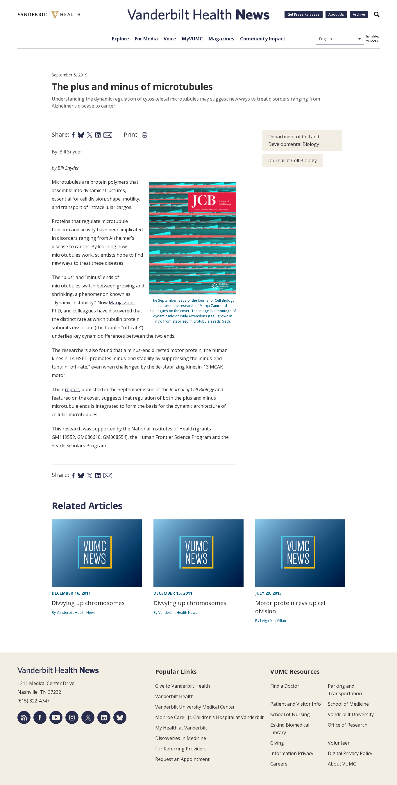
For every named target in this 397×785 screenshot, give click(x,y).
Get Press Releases (303, 14)
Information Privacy (291, 753)
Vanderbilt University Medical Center (195, 707)
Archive (359, 14)
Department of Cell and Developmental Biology (293, 140)
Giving (277, 743)
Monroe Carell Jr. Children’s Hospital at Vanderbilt (209, 717)
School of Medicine (348, 704)
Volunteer (339, 743)
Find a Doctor (284, 686)
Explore (120, 38)
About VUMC (342, 764)
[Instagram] (71, 717)
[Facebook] (40, 717)
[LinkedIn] (103, 717)
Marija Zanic (122, 302)
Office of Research (347, 725)
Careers (278, 764)
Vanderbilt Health (174, 696)
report (72, 389)
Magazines (221, 38)
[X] (87, 717)
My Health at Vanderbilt (181, 728)
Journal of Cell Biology (292, 160)
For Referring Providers (181, 748)
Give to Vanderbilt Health (182, 686)
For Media (146, 38)
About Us (336, 14)
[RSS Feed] (24, 717)
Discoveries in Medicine (180, 738)
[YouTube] (55, 717)
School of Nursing (290, 714)
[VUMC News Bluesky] (119, 717)
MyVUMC (192, 38)
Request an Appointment (182, 759)
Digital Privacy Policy (350, 753)
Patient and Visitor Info (295, 704)
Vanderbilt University (351, 714)
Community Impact (262, 38)
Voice (170, 38)
